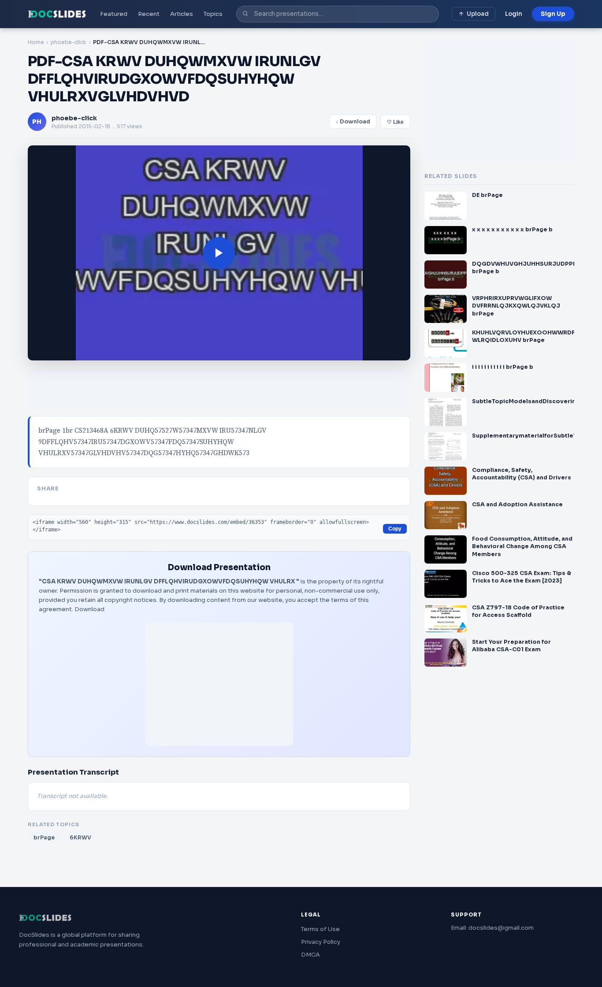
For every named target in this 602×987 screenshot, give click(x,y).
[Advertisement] (219, 684)
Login (513, 14)
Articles (181, 14)
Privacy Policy (320, 942)
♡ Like (395, 122)
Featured (113, 14)
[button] (219, 252)
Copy (394, 528)
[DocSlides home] (57, 14)
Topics (213, 14)
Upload (478, 14)
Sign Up (553, 14)
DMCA (310, 954)
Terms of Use (320, 929)
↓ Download (353, 121)
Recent (149, 14)
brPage (44, 837)
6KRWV (80, 837)
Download (89, 609)
